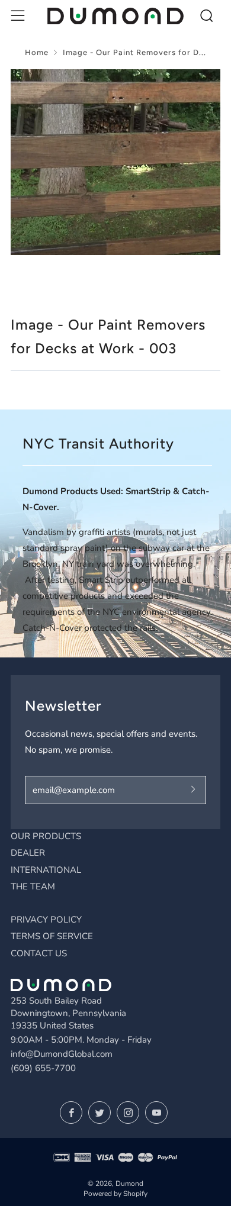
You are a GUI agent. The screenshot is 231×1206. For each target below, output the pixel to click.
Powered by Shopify (115, 1193)
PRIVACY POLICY (46, 920)
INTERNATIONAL (46, 870)
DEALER (28, 853)
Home (37, 52)
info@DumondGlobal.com (62, 1054)
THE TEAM (33, 886)
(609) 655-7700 (43, 1068)
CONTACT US (39, 953)
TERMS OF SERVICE (52, 936)
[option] (115, 162)
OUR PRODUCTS (46, 836)
